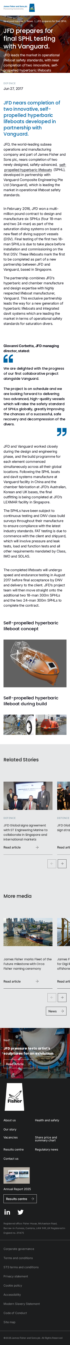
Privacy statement (16, 1276)
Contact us (11, 1158)
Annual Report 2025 (17, 1188)
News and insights (13, 21)
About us (10, 1120)
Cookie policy (13, 1285)
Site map (9, 1322)
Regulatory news (46, 1149)
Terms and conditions (18, 1258)
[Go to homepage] (35, 1097)
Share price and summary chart (46, 1139)
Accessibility (12, 1294)
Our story (10, 1129)
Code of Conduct (15, 1313)
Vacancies (11, 1137)
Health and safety (47, 1120)
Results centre (14, 1149)
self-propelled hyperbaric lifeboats (35, 167)
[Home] (19, 8)
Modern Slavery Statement (22, 1304)
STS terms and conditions (21, 1267)
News (30, 21)
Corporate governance (19, 1249)
